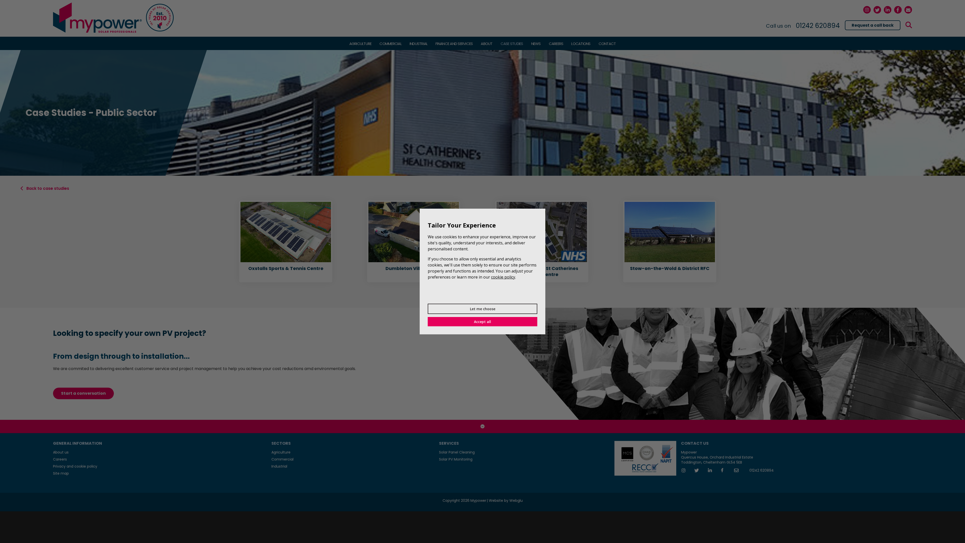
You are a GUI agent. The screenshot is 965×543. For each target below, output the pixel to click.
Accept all (482, 321)
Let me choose (482, 308)
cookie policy (503, 277)
